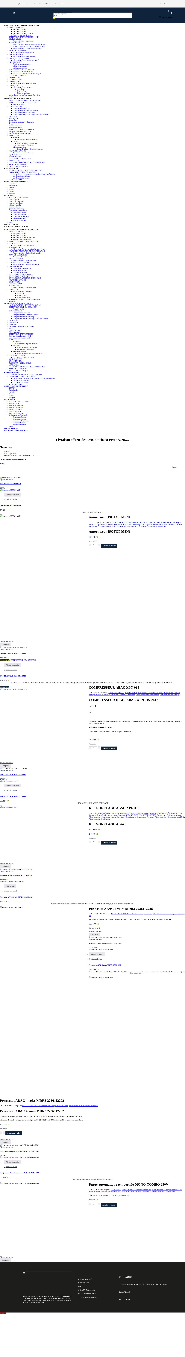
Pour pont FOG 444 (19, 31)
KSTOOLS (12, 184)
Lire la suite (10, 886)
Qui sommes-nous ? (85, 1279)
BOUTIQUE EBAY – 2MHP (19, 197)
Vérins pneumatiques (20, 66)
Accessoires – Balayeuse (25, 145)
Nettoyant (12, 193)
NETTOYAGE (14, 135)
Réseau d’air (13, 120)
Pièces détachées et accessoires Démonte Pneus (29, 45)
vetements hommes (19, 220)
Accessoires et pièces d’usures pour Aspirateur (24, 95)
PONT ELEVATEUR (16, 27)
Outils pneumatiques (20, 68)
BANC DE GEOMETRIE (18, 50)
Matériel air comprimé (16, 201)
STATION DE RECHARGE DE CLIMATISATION (27, 47)
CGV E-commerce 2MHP (87, 1294)
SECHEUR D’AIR (15, 79)
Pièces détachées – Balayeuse (27, 143)
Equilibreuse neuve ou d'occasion (113, 815)
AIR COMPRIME (10, 453)
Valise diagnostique (15, 128)
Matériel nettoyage (15, 207)
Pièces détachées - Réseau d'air (118, 1192)
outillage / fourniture (15, 205)
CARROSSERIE (14, 77)
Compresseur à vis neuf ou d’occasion (26, 110)
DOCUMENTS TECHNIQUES (16, 226)
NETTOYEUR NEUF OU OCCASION (23, 103)
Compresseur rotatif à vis (21, 108)
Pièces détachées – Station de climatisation (27, 49)
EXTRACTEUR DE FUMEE (19, 58)
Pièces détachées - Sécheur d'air (126, 526)
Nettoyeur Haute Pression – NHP (20, 132)
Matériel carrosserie (15, 126)
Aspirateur (12, 97)
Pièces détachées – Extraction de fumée (26, 60)
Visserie (11, 189)
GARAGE (129, 815)
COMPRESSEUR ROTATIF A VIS (21, 72)
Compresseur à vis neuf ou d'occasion (122, 695)
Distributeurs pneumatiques (22, 64)
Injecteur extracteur (19, 147)
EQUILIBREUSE (15, 39)
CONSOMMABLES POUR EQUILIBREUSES (25, 170)
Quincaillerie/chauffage (16, 209)
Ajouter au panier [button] (12, 494)
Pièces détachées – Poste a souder (24, 56)
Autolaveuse (17, 137)
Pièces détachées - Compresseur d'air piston (139, 817)
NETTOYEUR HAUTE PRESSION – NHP (24, 37)
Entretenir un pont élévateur (22, 35)
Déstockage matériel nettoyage (170, 695)
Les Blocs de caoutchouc (21, 176)
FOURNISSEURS (11, 224)
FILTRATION (14, 85)
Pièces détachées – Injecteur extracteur (30, 149)
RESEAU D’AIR (15, 81)
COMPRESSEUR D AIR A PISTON (21, 70)
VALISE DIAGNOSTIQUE (18, 166)
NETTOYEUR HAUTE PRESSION (21, 130)
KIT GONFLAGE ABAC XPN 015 (13, 775)
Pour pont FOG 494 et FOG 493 (24, 33)
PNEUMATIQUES (15, 62)
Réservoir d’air (14, 118)
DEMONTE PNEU (15, 43)
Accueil (7, 451)
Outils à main (13, 186)
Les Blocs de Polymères (21, 178)
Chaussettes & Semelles (21, 216)
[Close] (1, 514)
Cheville (11, 191)
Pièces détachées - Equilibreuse (99, 819)
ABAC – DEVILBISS (116, 693)
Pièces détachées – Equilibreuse (23, 41)
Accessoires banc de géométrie (23, 52)
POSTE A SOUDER (16, 54)
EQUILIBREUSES (15, 155)
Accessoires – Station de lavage (23, 153)
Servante (11, 187)
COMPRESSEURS (15, 106)
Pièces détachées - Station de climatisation (152, 526)
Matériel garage (14, 199)
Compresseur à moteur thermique (24, 112)
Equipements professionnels (18, 211)
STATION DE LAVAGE (17, 76)
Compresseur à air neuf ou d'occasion (139, 522)
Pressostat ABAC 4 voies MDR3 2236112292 (105, 943)
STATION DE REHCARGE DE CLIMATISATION (27, 162)
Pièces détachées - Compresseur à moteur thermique (106, 817)
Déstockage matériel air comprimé (147, 695)
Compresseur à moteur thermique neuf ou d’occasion (30, 114)
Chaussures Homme (19, 214)
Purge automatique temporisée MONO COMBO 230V (19, 1151)
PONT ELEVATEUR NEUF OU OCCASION (25, 101)
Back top (3, 1313)
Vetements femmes (19, 218)
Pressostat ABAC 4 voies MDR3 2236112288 (16, 875)
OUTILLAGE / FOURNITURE (16, 182)
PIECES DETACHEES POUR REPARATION (21, 25)
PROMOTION (9, 195)
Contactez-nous (83, 1283)
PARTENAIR (116, 1190)
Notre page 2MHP (125, 1277)
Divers (11, 124)
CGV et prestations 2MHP (88, 1297)
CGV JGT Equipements (86, 1290)
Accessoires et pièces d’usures (27, 139)
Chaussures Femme (19, 213)
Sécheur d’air (13, 116)
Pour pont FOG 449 (19, 29)
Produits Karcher (18, 104)
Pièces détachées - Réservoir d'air (103, 526)
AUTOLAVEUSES (15, 180)
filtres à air (20, 89)
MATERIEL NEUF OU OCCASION (17, 99)
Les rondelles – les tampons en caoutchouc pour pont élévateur (34, 174)
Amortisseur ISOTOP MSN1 (10, 484)
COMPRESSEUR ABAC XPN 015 (13, 653)
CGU (80, 1286)
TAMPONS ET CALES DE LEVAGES (22, 172)
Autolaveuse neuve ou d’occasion (20, 133)
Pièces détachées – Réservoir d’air (24, 83)
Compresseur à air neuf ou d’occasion (21, 122)
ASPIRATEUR (14, 160)
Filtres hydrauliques (23, 93)
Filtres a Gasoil (22, 91)
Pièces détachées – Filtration (22, 87)
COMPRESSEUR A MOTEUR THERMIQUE (25, 74)
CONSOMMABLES (11, 168)
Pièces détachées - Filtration (154, 524)
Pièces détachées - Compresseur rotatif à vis (129, 524)
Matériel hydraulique (16, 203)
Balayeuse (16, 141)
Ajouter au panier (109, 546)
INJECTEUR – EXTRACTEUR (20, 159)
